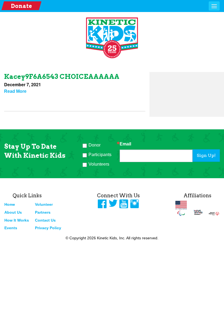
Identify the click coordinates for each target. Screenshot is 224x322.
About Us (13, 212)
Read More (15, 91)
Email (125, 144)
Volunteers (99, 164)
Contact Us (45, 220)
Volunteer (44, 204)
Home (9, 204)
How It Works (16, 220)
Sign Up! (206, 155)
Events (10, 228)
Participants (100, 154)
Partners (43, 212)
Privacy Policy (48, 228)
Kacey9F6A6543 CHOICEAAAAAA (61, 76)
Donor (95, 145)
